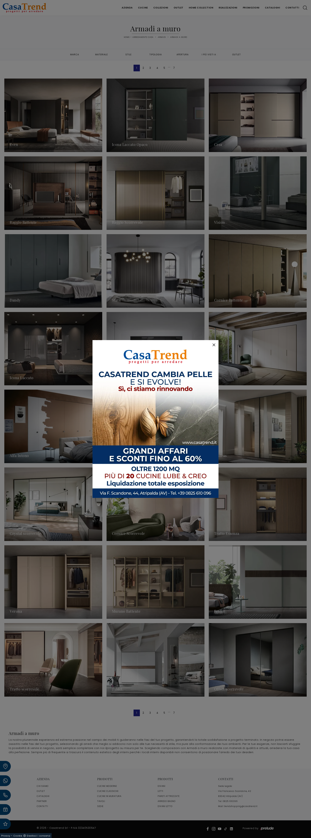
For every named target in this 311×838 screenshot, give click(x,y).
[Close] (214, 345)
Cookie (17, 835)
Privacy (5, 835)
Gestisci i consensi (38, 835)
